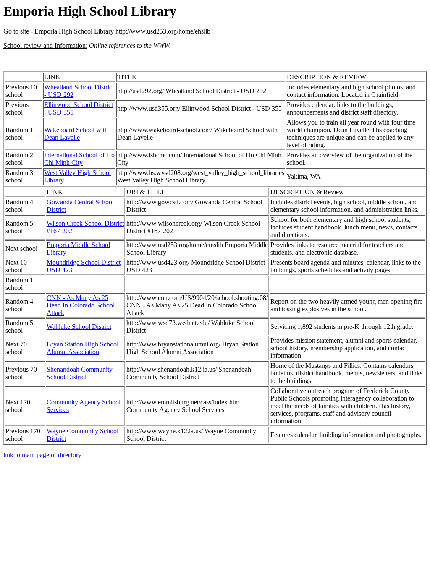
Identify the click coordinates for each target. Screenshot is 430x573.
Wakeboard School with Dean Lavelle (76, 133)
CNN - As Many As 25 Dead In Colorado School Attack (81, 305)
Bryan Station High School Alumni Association (82, 348)
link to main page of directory (42, 454)
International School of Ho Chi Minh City (79, 158)
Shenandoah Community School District (80, 373)
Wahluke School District (79, 326)
